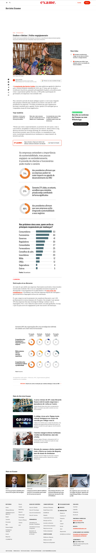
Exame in (62, 513)
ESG (7, 524)
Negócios (8, 536)
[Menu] (7, 3)
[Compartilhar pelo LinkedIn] (8, 84)
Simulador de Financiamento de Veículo (33, 532)
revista (62, 507)
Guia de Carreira (33, 515)
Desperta (62, 518)
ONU (35, 377)
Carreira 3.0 (63, 515)
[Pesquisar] (10, 3)
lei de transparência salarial (49, 550)
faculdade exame (65, 504)
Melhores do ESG (47, 540)
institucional (9, 550)
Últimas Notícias (10, 510)
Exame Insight (9, 527)
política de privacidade (36, 550)
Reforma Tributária (48, 507)
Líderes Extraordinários (49, 525)
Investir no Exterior (48, 523)
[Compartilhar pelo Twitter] (8, 90)
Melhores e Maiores (48, 537)
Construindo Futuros (48, 518)
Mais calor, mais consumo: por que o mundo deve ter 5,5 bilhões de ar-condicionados (37, 118)
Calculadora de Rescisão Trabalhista (34, 523)
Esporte (20, 512)
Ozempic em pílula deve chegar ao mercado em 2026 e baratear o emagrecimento (80, 56)
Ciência (20, 522)
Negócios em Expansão (49, 542)
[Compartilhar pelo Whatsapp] (8, 79)
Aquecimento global (43, 377)
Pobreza (30, 377)
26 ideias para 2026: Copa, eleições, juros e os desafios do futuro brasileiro (81, 63)
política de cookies (25, 550)
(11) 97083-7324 (79, 541)
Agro (61, 529)
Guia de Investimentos (35, 512)
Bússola (45, 515)
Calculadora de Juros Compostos (34, 527)
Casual (20, 507)
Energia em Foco (47, 520)
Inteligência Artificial (9, 530)
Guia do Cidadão (33, 507)
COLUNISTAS (9, 539)
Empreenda (63, 531)
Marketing (21, 509)
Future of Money (23, 520)
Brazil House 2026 (48, 510)
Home (14, 32)
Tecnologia (21, 517)
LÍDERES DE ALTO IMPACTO (10, 513)
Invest (7, 534)
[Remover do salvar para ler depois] (8, 95)
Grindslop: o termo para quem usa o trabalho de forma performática (19, 118)
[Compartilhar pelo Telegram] (8, 87)
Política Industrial (47, 531)
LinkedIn (75, 509)
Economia (8, 522)
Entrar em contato (77, 520)
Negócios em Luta (47, 528)
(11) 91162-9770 (79, 522)
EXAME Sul (46, 512)
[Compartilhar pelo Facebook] (8, 82)
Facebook (75, 514)
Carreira (8, 519)
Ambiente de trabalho (19, 379)
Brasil (7, 517)
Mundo (20, 504)
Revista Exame (13, 8)
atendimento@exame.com (79, 528)
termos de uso (16, 550)
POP (20, 525)
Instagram (75, 512)
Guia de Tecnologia (34, 510)
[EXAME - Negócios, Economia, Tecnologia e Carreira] (48, 2)
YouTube (75, 507)
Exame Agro (22, 514)
